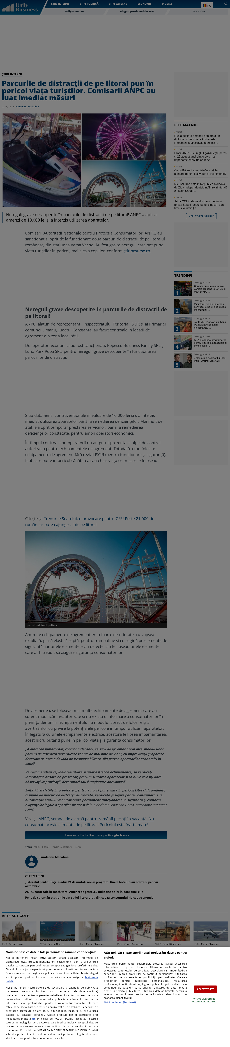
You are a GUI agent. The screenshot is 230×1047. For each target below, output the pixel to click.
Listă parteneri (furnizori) (120, 1002)
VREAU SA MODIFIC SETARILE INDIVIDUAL (204, 1000)
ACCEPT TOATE (205, 989)
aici (33, 1018)
